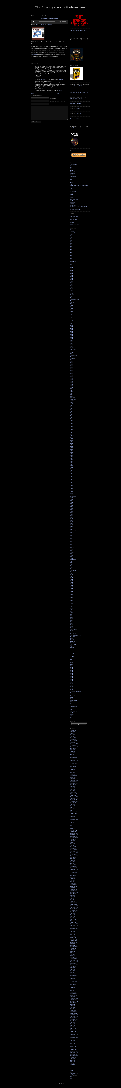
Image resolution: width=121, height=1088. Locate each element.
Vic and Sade (73, 708)
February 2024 (73, 775)
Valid (73, 1075)
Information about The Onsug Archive (79, 185)
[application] (49, 22)
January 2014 (73, 958)
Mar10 (71, 502)
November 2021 (74, 816)
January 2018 (73, 886)
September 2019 (74, 856)
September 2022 (74, 801)
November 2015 (74, 925)
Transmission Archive (75, 209)
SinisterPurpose (74, 696)
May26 (72, 558)
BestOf (71, 294)
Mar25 (71, 525)
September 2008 (74, 1055)
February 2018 (73, 884)
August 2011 (73, 1002)
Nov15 (71, 585)
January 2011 (73, 1013)
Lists (71, 190)
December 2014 (74, 942)
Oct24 (71, 626)
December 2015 (74, 924)
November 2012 (74, 980)
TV (71, 703)
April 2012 (72, 990)
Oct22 (71, 623)
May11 (71, 535)
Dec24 (71, 346)
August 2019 (73, 857)
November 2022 (74, 798)
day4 (72, 319)
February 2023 (73, 793)
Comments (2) (61, 58)
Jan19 (71, 419)
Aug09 (71, 264)
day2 (72, 316)
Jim (71, 432)
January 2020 (73, 849)
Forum (71, 182)
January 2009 (73, 1049)
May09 (72, 532)
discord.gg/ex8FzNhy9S (77, 85)
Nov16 (71, 587)
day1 (72, 314)
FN (71, 390)
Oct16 (71, 614)
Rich (71, 658)
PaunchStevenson (74, 637)
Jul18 (71, 453)
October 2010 (73, 1017)
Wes (71, 715)
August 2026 (73, 730)
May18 (72, 546)
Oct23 (71, 624)
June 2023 (72, 787)
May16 (72, 543)
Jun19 (71, 482)
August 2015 (73, 930)
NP (71, 196)
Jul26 (71, 465)
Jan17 (71, 416)
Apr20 (71, 251)
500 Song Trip (73, 164)
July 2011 (72, 1004)
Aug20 (71, 281)
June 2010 (72, 1024)
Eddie (54, 58)
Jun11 (71, 470)
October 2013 (73, 963)
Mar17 (71, 512)
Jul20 (71, 456)
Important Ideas (74, 184)
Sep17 (71, 677)
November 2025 (74, 744)
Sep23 (71, 686)
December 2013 (74, 960)
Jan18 (71, 417)
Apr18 (71, 248)
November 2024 (74, 762)
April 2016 (72, 918)
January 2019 (73, 868)
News (71, 568)
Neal (71, 567)
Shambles (43, 79)
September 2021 (74, 819)
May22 (72, 552)
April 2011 (72, 1008)
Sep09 (71, 665)
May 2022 (72, 807)
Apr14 (71, 242)
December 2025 (74, 742)
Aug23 (71, 285)
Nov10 (71, 194)
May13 (72, 538)
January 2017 (73, 904)
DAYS (71, 313)
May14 (72, 540)
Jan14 (71, 411)
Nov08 (71, 575)
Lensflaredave (73, 496)
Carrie (71, 305)
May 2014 (72, 952)
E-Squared (72, 352)
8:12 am (61, 79)
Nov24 (71, 599)
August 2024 (73, 766)
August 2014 (73, 948)
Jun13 (71, 473)
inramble (72, 400)
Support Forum (73, 221)
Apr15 (71, 243)
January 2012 (73, 995)
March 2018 (73, 883)
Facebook (79, 113)
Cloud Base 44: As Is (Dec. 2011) (49, 18)
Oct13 (71, 609)
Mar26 (71, 526)
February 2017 (73, 902)
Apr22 (71, 254)
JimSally (72, 435)
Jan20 (71, 420)
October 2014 (73, 945)
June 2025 (72, 751)
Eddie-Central (73, 355)
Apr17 (71, 246)
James (71, 402)
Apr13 (71, 240)
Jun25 (71, 491)
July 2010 (72, 1022)
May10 (72, 534)
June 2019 (72, 860)
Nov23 (71, 597)
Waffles (72, 712)
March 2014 (73, 955)
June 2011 (72, 1005)
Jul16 (71, 450)
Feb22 (71, 381)
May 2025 (72, 753)
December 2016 (74, 905)
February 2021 (73, 830)
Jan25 (71, 428)
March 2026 (73, 737)
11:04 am (60, 90)
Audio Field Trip (74, 261)
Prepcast (72, 647)
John (71, 438)
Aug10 (71, 170)
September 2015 (74, 928)
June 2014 (72, 951)
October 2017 (73, 890)
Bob (71, 296)
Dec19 (71, 338)
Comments (74, 1073)
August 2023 (73, 784)
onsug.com (34, 54)
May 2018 (72, 880)
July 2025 (72, 750)
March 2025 (73, 756)
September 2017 (74, 892)
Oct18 (71, 617)
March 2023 (73, 792)
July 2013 (72, 967)
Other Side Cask (74, 199)
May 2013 (72, 970)
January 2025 (73, 759)
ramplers (72, 653)
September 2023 (74, 783)
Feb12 (71, 366)
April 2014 (72, 954)
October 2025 (73, 745)
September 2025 (74, 747)
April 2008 (72, 1063)
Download (49, 24)
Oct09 (71, 603)
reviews (72, 656)
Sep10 (71, 200)
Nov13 (71, 582)
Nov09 (71, 576)
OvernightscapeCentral (75, 635)
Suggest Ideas (73, 219)
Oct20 (71, 620)
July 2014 (72, 949)
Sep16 (71, 676)
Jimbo (71, 434)
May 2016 (72, 916)
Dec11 (51, 58)
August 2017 (73, 893)
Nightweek (72, 571)
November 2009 (74, 1034)
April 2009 (72, 1045)
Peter (71, 638)
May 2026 (72, 734)
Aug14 (71, 272)
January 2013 (73, 977)
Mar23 (71, 522)
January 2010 (73, 1031)
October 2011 (73, 999)
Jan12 (71, 408)
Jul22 (71, 459)
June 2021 (72, 824)
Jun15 (71, 476)
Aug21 (71, 282)
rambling (72, 650)
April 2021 (72, 827)
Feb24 (71, 384)
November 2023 (74, 780)
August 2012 (73, 984)
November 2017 (74, 889)
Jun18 (71, 481)
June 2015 (72, 933)
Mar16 (71, 511)
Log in (71, 1070)
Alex (71, 229)
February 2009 (73, 1048)
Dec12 (71, 328)
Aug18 (71, 278)
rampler (72, 652)
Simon (71, 694)
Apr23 (71, 255)
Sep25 (71, 689)
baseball (72, 291)
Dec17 (71, 335)
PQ (71, 646)
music (71, 564)
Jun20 (71, 484)
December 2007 (74, 1064)
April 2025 (72, 754)
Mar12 (71, 505)
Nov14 (71, 584)
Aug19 (71, 279)
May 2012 (72, 989)
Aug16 (71, 275)
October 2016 (73, 908)
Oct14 (71, 611)
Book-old (72, 173)
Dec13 (71, 329)
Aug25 (71, 288)
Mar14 (71, 508)
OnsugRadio (73, 634)
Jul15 (71, 449)
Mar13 (71, 506)
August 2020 (73, 839)
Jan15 (71, 412)
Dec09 (71, 323)
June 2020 (72, 842)
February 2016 (73, 921)
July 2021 (72, 822)
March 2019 (73, 865)
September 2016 (74, 910)
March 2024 (73, 774)
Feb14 (71, 369)
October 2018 (73, 872)
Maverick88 (73, 531)
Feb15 (71, 370)
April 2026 (72, 736)
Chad (71, 307)
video (71, 709)
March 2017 (73, 901)
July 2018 (72, 877)
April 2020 (72, 845)
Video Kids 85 (73, 711)
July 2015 (72, 931)
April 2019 (72, 863)
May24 (72, 555)
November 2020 (74, 834)
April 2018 (72, 881)
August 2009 (73, 1039)
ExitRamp (72, 358)
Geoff (71, 396)
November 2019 (74, 852)
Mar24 (71, 523)
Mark (71, 529)
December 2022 (74, 796)
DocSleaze (73, 349)
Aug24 (71, 287)
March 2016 (73, 919)
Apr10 (71, 235)
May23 (72, 553)
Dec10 (71, 175)
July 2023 (72, 786)
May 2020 (72, 843)
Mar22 (71, 520)
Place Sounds (73, 641)
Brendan (72, 302)
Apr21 (71, 252)
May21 (72, 550)
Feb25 (71, 385)
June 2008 (72, 1060)
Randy (71, 655)
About (71, 166)
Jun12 (71, 472)
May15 (72, 541)
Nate (71, 565)
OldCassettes (73, 629)
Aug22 (71, 284)
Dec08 (71, 322)
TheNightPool (73, 700)
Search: (72, 721)
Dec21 (71, 341)
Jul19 (71, 455)
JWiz (71, 494)
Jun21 (71, 485)
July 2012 (72, 986)
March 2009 (73, 1046)
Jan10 (71, 405)
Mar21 (71, 519)
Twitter (78, 108)
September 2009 (74, 1037)
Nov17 (71, 588)
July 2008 (72, 1058)
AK (71, 167)
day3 (72, 317)
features (72, 360)
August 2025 (73, 748)
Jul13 (71, 446)
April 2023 (72, 790)
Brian (71, 304)
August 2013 (73, 966)
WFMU (72, 717)
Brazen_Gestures (74, 299)
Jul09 (71, 440)
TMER (71, 702)
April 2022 (72, 809)
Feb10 (71, 363)
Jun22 (71, 487)
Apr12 (71, 238)
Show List (72, 202)
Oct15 (71, 612)
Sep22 (71, 685)
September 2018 (74, 874)
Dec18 (71, 337)
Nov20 (71, 593)
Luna (71, 497)
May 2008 (72, 1061)
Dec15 (71, 332)
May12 (72, 537)
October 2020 (73, 836)
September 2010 (74, 1019)
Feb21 (71, 379)
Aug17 (71, 276)
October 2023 (73, 781)
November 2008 (74, 1052)
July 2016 (72, 913)
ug (70, 705)
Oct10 (71, 197)
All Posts (72, 169)
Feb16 (71, 372)
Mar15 (71, 509)
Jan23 (71, 425)
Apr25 (71, 258)
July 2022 (72, 804)
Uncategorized (73, 706)
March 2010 (73, 1028)
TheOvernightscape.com (80, 127)
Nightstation (73, 570)
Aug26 (71, 290)
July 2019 (72, 859)
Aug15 (71, 273)
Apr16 (71, 245)
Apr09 (71, 234)
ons (71, 632)
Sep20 (71, 682)
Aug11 (71, 267)
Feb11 (71, 178)
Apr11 (71, 237)
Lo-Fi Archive (73, 191)
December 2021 (74, 815)
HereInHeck (73, 399)
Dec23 (71, 344)
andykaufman (73, 232)
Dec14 (71, 331)
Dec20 (71, 340)
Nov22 (71, 596)
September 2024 (74, 765)
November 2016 (74, 907)
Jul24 (71, 462)
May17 (72, 544)
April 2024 (72, 772)
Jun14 (71, 475)
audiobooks (73, 263)
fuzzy (71, 394)
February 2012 (73, 993)
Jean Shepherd (74, 431)
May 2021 (72, 825)
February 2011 (73, 1011)
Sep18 (71, 679)
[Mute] (60, 22)
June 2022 (72, 806)
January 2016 (73, 922)
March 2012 (73, 992)
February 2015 (73, 939)
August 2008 (73, 1057)
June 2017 (72, 896)
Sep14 (71, 673)
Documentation (74, 216)
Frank (71, 391)
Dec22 (71, 343)
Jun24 (71, 490)
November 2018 (74, 871)
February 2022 (73, 812)
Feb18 (71, 375)
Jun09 (71, 467)
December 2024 (74, 760)
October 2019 (73, 854)
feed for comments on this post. (40, 93)
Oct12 (71, 608)
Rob (71, 659)
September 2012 (74, 983)
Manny (72, 499)
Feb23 (71, 382)
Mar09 (71, 500)
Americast (72, 231)
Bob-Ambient (73, 298)
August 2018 (73, 875)
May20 (72, 549)
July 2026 (72, 731)
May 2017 (72, 898)
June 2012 (72, 987)
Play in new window (41, 24)
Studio (71, 699)
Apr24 (71, 257)
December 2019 (74, 851)
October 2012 (73, 981)
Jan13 (71, 409)
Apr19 (71, 249)
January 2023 (73, 795)
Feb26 (71, 387)
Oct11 (71, 606)
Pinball (72, 640)
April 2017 (72, 899)
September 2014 (74, 946)
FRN (71, 393)
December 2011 (74, 996)
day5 (72, 320)
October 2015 (73, 927)
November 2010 (74, 1016)
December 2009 (74, 1033)
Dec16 (71, 334)
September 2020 (74, 837)
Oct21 (71, 621)
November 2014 (74, 943)
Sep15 (71, 674)
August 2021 (73, 821)
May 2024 (72, 771)
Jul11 (71, 443)
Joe (71, 437)
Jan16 (71, 414)
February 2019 (73, 866)
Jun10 (71, 469)
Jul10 (71, 188)
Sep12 (71, 670)
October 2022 (73, 800)
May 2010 (72, 1025)
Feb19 (71, 376)
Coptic (71, 310)
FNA (71, 179)
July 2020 (72, 840)
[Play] (33, 22)
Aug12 (71, 269)
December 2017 (74, 887)
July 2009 (72, 1040)
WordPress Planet (74, 224)
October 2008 (73, 1054)
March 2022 (73, 810)
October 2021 (73, 818)
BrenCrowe (73, 301)
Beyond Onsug (73, 172)
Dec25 (71, 347)
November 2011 (74, 998)
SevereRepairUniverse (75, 691)
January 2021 (73, 831)
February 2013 (73, 975)
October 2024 (73, 763)
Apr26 (71, 260)
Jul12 (71, 444)
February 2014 (73, 957)
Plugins (72, 218)
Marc (71, 528)
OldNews (72, 630)
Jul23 (71, 461)
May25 (72, 556)
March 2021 (73, 828)
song (71, 697)
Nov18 (71, 590)
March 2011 (73, 1010)
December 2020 (74, 833)
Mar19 (71, 515)
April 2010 (72, 1027)
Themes (72, 222)
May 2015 (72, 934)
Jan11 (71, 187)
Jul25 (71, 464)
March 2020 (73, 846)
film (71, 388)
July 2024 (72, 768)
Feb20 (71, 378)
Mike (71, 561)
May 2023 (72, 789)
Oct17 (71, 615)
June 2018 (72, 878)
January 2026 (73, 741)
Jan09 (71, 403)
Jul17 (71, 452)
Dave (71, 311)
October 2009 (73, 1036)
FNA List (72, 181)
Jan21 (71, 422)
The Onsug (73, 205)
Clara (71, 308)
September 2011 (74, 1001)
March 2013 (73, 974)
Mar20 (71, 517)
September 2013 (74, 964)
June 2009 (72, 1042)
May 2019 (72, 862)
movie (71, 562)
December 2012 (74, 978)
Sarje (71, 662)
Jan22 (71, 423)
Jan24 (71, 426)
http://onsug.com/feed (76, 98)
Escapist (72, 357)
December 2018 (74, 869)
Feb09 (71, 361)
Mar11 (71, 193)
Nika (71, 573)
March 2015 (73, 937)
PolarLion (72, 643)
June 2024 (72, 769)
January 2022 (73, 813)
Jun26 (71, 493)
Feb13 (71, 367)
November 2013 (74, 961)
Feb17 (71, 373)
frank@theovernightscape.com (79, 92)
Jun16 (71, 478)
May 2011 (72, 1007)
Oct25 (71, 627)
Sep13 (71, 671)
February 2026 (73, 739)
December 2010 (74, 1014)
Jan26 (71, 429)
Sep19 (71, 680)
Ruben (72, 661)
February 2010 (73, 1030)
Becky (71, 293)
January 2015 (73, 940)
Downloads (73, 176)
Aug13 (71, 270)
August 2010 (73, 1020)
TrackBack (55, 93)
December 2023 (74, 778)
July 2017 (72, 895)
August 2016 (73, 911)
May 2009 (72, 1043)
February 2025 (73, 757)
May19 (72, 547)
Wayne (72, 714)
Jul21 (71, 458)
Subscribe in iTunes (76, 103)
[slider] (64, 21)
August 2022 (73, 803)
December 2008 (74, 1051)
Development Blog (74, 215)
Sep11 (71, 668)
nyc (71, 602)
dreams (72, 350)
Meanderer (73, 559)
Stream (72, 203)
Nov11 (71, 579)
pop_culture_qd (74, 644)
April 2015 (72, 936)
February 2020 (73, 848)
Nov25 (71, 600)
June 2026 (72, 733)
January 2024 (73, 777)
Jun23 (71, 488)
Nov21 (71, 594)
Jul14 (71, 447)
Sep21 (71, 683)
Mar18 (71, 514)
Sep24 (71, 688)
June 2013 (72, 969)
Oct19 (71, 618)
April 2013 (72, 972)
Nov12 (71, 581)
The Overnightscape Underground (60, 7)
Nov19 (71, 591)
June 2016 (72, 915)
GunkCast (72, 397)
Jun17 (71, 479)
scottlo (71, 664)
